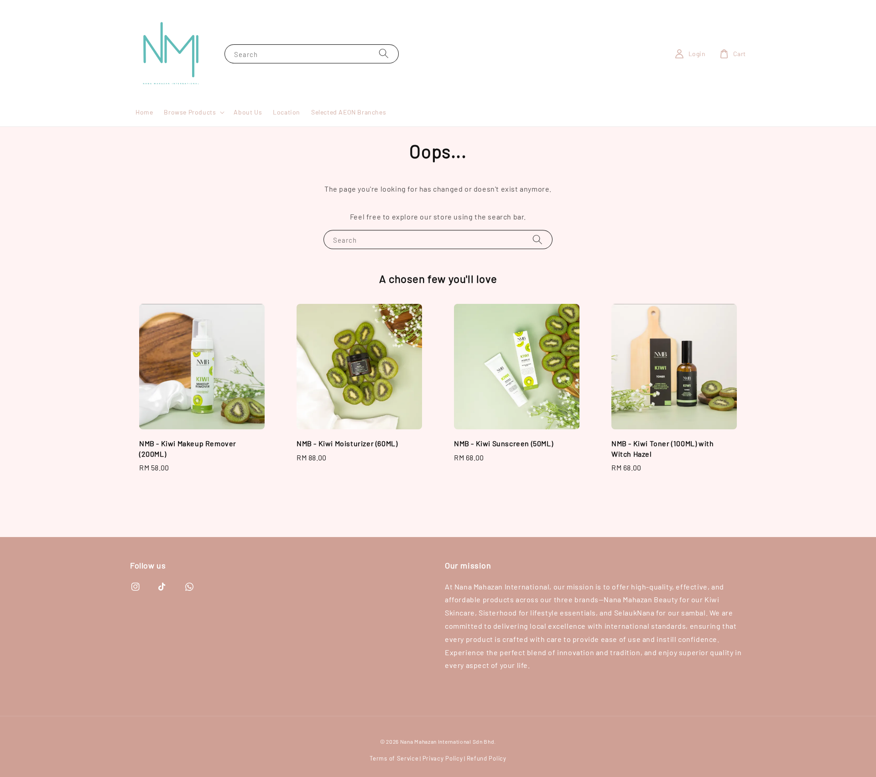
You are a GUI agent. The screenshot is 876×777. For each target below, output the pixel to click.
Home (144, 112)
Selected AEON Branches (348, 112)
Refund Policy (486, 758)
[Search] (383, 54)
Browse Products (190, 112)
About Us (248, 112)
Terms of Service (394, 758)
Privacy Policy (442, 758)
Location (286, 112)
